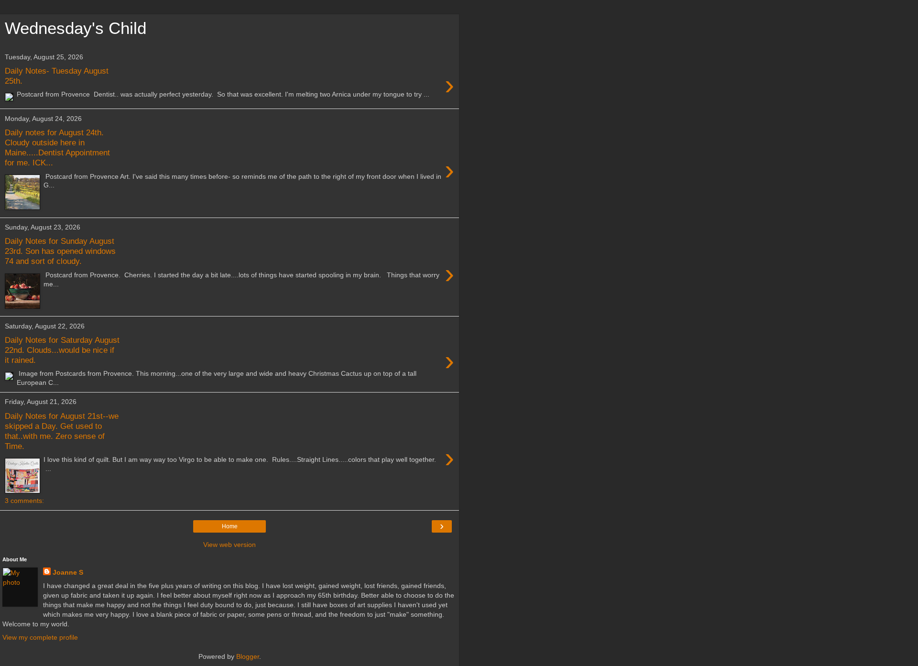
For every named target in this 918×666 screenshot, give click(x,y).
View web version (229, 544)
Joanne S (68, 572)
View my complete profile (40, 637)
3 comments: (24, 500)
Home (230, 526)
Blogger (247, 656)
